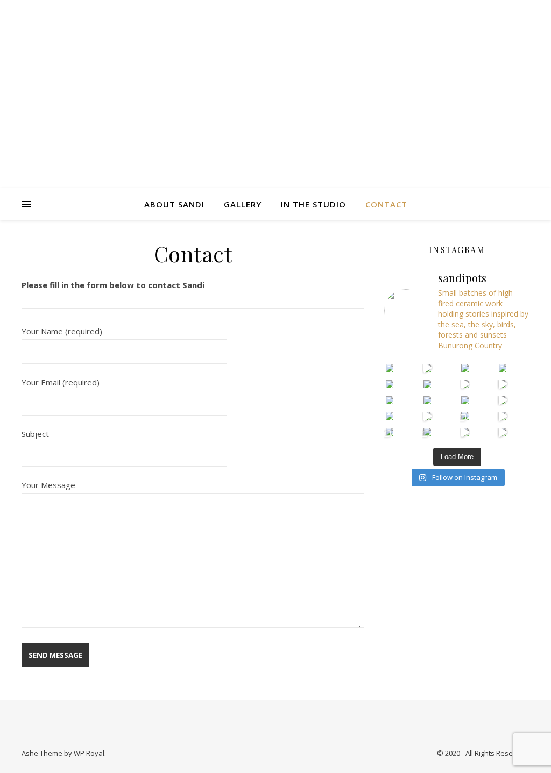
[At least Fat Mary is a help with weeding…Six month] (503, 368)
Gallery (243, 204)
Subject (35, 433)
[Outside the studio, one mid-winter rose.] (427, 384)
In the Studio (313, 204)
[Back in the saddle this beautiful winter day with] (503, 400)
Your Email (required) (61, 382)
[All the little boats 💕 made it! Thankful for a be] (503, 416)
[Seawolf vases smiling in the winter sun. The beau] (465, 432)
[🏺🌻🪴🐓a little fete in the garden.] (465, 368)
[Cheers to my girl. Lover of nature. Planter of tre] (427, 432)
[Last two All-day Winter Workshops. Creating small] (390, 416)
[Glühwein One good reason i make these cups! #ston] (390, 400)
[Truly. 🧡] (465, 400)
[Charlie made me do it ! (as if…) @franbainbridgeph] (390, 368)
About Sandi (174, 204)
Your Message (48, 484)
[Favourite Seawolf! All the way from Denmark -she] (427, 400)
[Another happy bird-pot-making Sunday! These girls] (503, 384)
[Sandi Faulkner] (275, 94)
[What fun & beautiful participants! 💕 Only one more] (465, 416)
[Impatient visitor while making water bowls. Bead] (427, 368)
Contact (386, 204)
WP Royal (89, 753)
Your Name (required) (62, 331)
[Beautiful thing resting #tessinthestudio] (390, 384)
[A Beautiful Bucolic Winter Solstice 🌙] (427, 416)
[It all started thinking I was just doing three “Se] (465, 384)
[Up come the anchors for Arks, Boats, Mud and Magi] (390, 432)
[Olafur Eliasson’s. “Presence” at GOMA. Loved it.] (503, 432)
